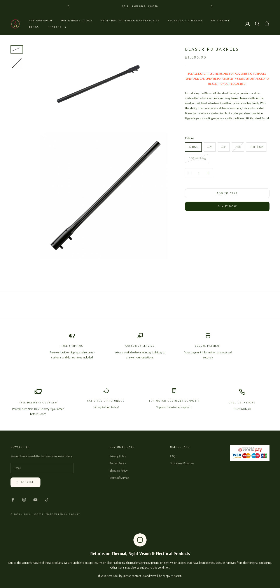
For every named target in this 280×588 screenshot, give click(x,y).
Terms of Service (119, 478)
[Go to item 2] (16, 63)
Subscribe (25, 482)
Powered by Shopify (65, 514)
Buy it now (227, 206)
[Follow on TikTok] (47, 500)
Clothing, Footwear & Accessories (130, 20)
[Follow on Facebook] (12, 500)
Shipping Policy (119, 470)
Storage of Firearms (185, 20)
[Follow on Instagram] (24, 500)
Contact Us (57, 27)
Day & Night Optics (76, 20)
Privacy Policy (118, 456)
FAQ (172, 456)
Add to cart (227, 193)
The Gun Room (40, 20)
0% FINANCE (220, 20)
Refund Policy (118, 463)
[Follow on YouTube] (35, 500)
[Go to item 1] (16, 49)
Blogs (34, 27)
